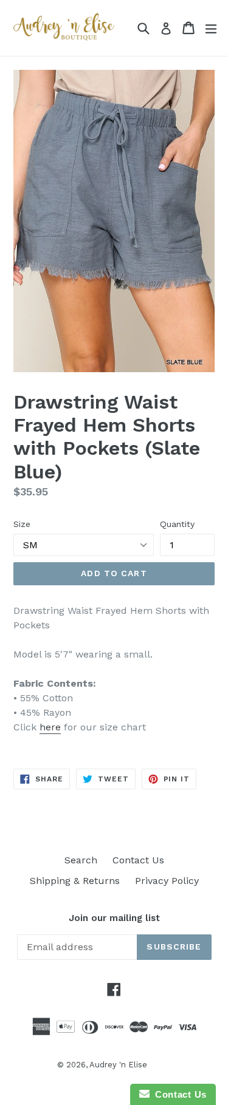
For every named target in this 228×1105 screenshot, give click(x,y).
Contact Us (138, 860)
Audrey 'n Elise (118, 1064)
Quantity (177, 524)
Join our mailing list (114, 918)
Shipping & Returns (75, 880)
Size (21, 524)
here (50, 727)
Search (80, 860)
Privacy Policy (167, 880)
